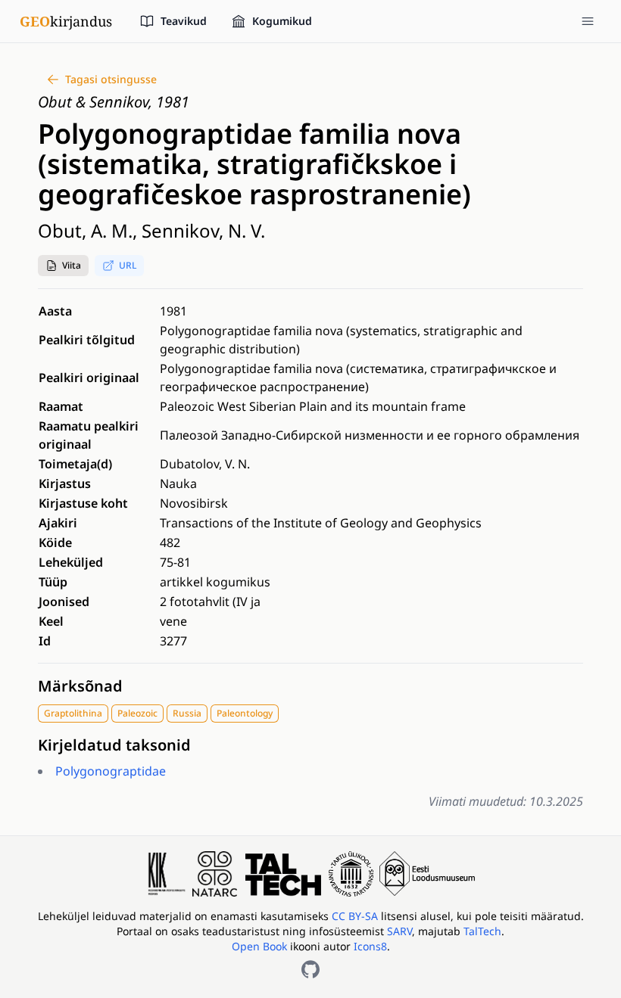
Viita (71, 265)
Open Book (259, 946)
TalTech (482, 931)
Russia (187, 713)
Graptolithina (73, 713)
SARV (399, 931)
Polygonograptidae (110, 771)
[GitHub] (310, 969)
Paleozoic (137, 713)
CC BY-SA (356, 916)
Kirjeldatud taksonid (114, 745)
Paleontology (245, 713)
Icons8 (370, 946)
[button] (63, 265)
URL (127, 265)
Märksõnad (80, 686)
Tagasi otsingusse (111, 79)
